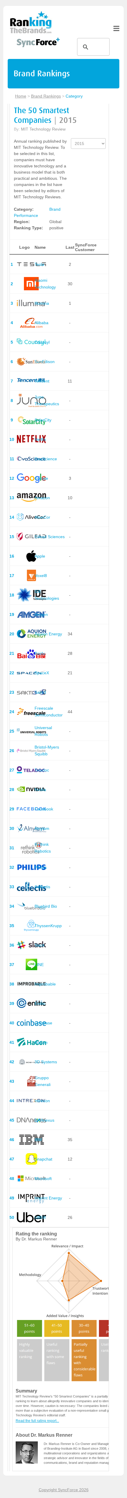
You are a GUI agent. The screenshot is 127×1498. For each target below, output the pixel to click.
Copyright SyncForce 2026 (64, 1489)
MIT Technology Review (43, 129)
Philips (41, 867)
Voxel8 (41, 575)
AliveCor (42, 517)
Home (20, 96)
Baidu (40, 653)
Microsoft (43, 1178)
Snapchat (43, 1159)
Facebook (44, 809)
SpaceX (42, 672)
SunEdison (45, 361)
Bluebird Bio (46, 906)
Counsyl (42, 342)
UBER (40, 1217)
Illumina (42, 303)
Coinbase (43, 1023)
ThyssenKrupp (48, 925)
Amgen (41, 614)
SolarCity (43, 420)
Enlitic (40, 1003)
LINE (39, 964)
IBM (38, 1139)
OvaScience (46, 459)
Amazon (42, 497)
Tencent (42, 381)
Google (41, 478)
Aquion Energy (48, 634)
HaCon (41, 1042)
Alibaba (41, 322)
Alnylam (42, 828)
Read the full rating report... (37, 1421)
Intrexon (42, 1100)
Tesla (39, 264)
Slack (40, 945)
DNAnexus (44, 1120)
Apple (40, 556)
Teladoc (42, 770)
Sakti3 (40, 692)
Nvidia (40, 789)
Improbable (45, 984)
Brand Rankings (46, 96)
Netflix (40, 439)
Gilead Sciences (50, 536)
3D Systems (46, 1061)
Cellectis (42, 886)
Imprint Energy (48, 1198)
